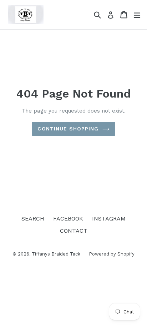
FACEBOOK (68, 218)
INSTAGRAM (109, 218)
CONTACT (73, 230)
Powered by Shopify (112, 254)
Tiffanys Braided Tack (57, 254)
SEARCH (32, 218)
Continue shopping (67, 129)
